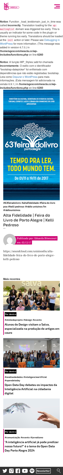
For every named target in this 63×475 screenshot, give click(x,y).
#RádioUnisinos (11, 210)
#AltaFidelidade (30, 202)
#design (27, 319)
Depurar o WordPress (25, 77)
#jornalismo (36, 437)
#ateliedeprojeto (14, 319)
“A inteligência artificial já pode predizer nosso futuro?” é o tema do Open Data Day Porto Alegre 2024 (32, 446)
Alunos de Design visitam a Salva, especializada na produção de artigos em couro (32, 328)
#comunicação (12, 437)
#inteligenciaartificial (35, 377)
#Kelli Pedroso (16, 206)
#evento (37, 319)
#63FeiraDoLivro (12, 202)
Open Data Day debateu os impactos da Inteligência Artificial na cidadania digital (31, 389)
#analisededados (14, 377)
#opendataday (12, 380)
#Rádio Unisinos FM (35, 206)
